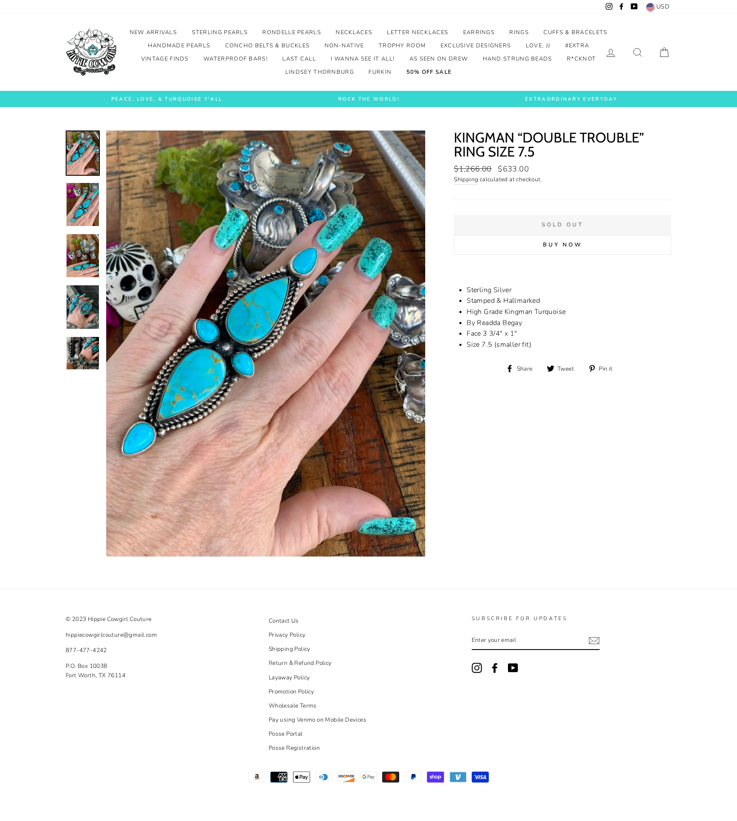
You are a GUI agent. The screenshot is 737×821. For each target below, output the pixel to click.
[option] (167, 99)
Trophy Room (402, 45)
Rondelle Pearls (291, 32)
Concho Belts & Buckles (267, 45)
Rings (519, 32)
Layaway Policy (289, 677)
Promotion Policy (291, 692)
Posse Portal (286, 734)
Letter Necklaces (417, 32)
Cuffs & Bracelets (575, 32)
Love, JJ (538, 45)
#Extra (577, 45)
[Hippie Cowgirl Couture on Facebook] (495, 668)
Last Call (299, 59)
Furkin (380, 72)
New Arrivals (153, 32)
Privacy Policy (287, 635)
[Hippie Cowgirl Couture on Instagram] (477, 668)
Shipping (466, 179)
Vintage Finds (165, 59)
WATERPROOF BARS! (235, 59)
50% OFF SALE (429, 72)
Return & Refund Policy (300, 663)
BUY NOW (562, 245)
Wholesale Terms (293, 706)
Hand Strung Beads (517, 59)
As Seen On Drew (438, 59)
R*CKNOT (581, 59)
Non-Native (344, 45)
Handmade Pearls (179, 45)
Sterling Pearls (220, 32)
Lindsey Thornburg (319, 72)
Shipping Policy (289, 649)
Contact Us (284, 621)
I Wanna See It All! (363, 59)
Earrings (479, 32)
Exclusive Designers (476, 45)
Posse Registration (294, 748)
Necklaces (354, 32)
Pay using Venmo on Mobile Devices (317, 720)
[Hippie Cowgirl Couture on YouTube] (513, 668)
